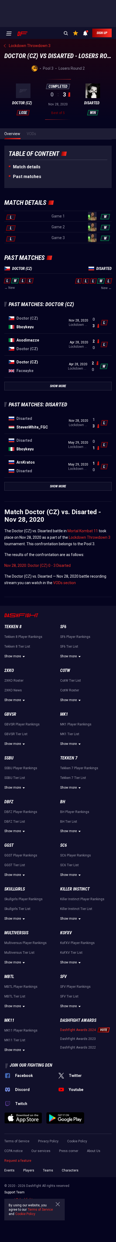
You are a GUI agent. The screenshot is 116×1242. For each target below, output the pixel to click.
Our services (40, 1151)
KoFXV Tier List (71, 953)
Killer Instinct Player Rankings (82, 899)
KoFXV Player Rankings (77, 943)
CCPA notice (13, 1151)
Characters (70, 1170)
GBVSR (10, 714)
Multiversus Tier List (19, 953)
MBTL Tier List (14, 996)
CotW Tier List (70, 680)
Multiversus (16, 932)
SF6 (63, 626)
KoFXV (66, 932)
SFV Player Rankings (75, 987)
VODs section (64, 583)
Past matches (27, 176)
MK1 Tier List (69, 734)
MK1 (64, 714)
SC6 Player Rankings (75, 855)
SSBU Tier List (14, 778)
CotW (65, 670)
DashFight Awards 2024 (78, 1030)
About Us (93, 1151)
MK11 (9, 1020)
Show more (12, 656)
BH (62, 801)
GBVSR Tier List (16, 734)
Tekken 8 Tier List (17, 646)
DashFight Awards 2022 (78, 1047)
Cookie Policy (77, 1141)
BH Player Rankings (74, 812)
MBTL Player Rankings (20, 987)
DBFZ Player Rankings (20, 812)
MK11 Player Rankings (20, 1030)
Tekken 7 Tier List (73, 778)
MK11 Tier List (14, 1040)
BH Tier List (68, 821)
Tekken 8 (13, 626)
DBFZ (8, 801)
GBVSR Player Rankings (22, 724)
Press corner (68, 1151)
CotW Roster (69, 690)
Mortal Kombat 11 (82, 531)
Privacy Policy (48, 1141)
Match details (26, 166)
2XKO (9, 670)
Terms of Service (16, 1141)
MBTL (9, 976)
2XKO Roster (13, 680)
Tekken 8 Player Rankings (23, 637)
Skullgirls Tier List (17, 909)
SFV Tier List (69, 996)
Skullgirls (14, 889)
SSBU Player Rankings (20, 768)
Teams (48, 1170)
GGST (8, 845)
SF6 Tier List (69, 646)
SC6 (63, 845)
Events (9, 1170)
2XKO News (13, 690)
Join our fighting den (31, 1065)
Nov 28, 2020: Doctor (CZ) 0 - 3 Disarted (37, 565)
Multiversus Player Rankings (25, 943)
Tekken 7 (68, 758)
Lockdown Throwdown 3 (89, 537)
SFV (63, 976)
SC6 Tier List (69, 865)
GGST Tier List (14, 865)
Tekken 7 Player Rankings (79, 768)
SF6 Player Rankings (75, 637)
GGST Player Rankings (20, 855)
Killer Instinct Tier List (76, 909)
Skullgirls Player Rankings (23, 899)
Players (28, 1170)
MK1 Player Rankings (75, 724)
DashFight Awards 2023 (78, 1039)
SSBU (8, 758)
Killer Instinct (75, 889)
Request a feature (17, 1161)
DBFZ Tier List (14, 821)
